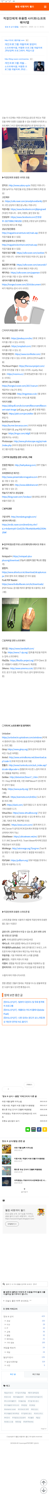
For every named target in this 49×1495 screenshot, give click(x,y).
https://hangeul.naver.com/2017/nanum (20, 385)
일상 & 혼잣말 (26, 1362)
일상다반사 (24, 1357)
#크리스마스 (38, 1413)
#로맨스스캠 (8, 1422)
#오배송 (32, 1405)
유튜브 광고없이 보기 (10, 1121)
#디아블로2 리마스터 (11, 1405)
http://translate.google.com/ (23, 516)
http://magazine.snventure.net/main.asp (20, 232)
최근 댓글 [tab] (36, 1374)
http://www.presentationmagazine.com (19, 476)
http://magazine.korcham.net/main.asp (19, 244)
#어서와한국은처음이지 (34, 1397)
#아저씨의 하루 (23, 1409)
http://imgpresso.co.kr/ (27, 393)
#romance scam (10, 1409)
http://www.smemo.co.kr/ (21, 668)
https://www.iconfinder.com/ (28, 354)
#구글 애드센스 (33, 1401)
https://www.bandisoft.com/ (21, 648)
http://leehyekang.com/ (25, 465)
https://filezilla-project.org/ (22, 660)
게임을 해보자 (24, 1347)
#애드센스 (34, 1409)
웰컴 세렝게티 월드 (24, 6)
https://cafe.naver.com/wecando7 (32, 264)
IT (26, 1328)
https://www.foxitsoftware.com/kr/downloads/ (23, 584)
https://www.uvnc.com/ (22, 824)
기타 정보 (26, 1342)
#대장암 (24, 1405)
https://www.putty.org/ (18, 788)
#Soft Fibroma (28, 1422)
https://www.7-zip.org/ (18, 652)
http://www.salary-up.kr (19, 185)
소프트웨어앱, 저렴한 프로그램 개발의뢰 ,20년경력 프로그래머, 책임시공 (23, 49)
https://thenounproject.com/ (32, 365)
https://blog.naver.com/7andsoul (16, 496)
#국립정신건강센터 (19, 1418)
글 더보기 (24, 1192)
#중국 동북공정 (33, 1393)
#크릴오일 (22, 1401)
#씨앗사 (7, 1418)
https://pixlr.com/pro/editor (21, 413)
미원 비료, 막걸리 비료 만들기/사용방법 (18, 1105)
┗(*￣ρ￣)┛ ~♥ (7, 1)
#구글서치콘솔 (20, 1393)
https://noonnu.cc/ (15, 373)
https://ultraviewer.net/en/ (25, 836)
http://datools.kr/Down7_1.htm (24, 777)
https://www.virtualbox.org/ (25, 812)
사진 (26, 1365)
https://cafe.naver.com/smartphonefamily (23, 201)
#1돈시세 (7, 1397)
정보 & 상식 (7, 1096)
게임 (26, 1352)
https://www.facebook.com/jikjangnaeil (28, 209)
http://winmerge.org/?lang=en (25, 848)
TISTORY (30, 1443)
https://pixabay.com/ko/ (22, 338)
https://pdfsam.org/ (19, 860)
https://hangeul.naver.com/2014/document (21, 284)
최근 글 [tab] (13, 1374)
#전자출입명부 (18, 1397)
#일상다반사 (8, 1393)
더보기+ (44, 1429)
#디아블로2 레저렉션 (11, 1413)
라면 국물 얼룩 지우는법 (12, 1101)
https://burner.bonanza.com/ (15, 425)
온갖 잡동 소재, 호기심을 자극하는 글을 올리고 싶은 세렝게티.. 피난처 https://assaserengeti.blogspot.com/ (19, 1216)
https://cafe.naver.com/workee (30, 252)
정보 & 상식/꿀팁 (12, 27)
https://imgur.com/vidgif (19, 433)
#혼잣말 (18, 1422)
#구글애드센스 (26, 1413)
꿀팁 (17, 1096)
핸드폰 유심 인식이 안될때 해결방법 (16, 1109)
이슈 (26, 1324)
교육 (26, 1332)
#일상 (38, 1418)
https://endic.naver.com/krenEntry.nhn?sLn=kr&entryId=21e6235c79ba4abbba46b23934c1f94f (24, 528)
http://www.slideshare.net (26, 484)
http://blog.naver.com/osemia (17, 59)
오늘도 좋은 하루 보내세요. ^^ (18, 1301)
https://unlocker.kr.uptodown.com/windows (22, 737)
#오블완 (31, 1418)
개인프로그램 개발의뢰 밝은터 (21, 44)
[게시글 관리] (19, 1089)
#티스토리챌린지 (10, 1401)
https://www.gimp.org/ (18, 749)
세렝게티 (23, 27)
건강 (26, 1321)
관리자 (36, 1443)
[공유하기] (13, 1089)
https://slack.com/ (15, 804)
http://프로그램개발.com (14, 40)
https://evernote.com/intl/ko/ (24, 796)
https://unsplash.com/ (21, 346)
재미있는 (26, 1339)
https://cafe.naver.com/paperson (25, 272)
